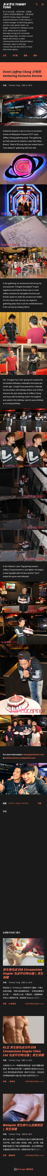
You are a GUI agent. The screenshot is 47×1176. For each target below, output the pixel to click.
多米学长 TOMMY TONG (14, 5)
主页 (4, 55)
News (18, 803)
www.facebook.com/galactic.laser (20, 758)
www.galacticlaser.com (33, 755)
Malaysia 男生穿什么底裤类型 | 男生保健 (23, 1127)
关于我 (15, 55)
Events (11, 803)
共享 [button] (39, 803)
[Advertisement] (23, 899)
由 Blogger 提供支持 (25, 1169)
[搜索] (36, 4)
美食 (25, 55)
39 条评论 (12, 1004)
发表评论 (11, 1155)
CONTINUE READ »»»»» (34, 1004)
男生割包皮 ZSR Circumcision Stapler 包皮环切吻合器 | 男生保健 (23, 973)
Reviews (24, 803)
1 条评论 (11, 1081)
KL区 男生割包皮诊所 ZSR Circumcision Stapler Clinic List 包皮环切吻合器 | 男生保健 (23, 1051)
